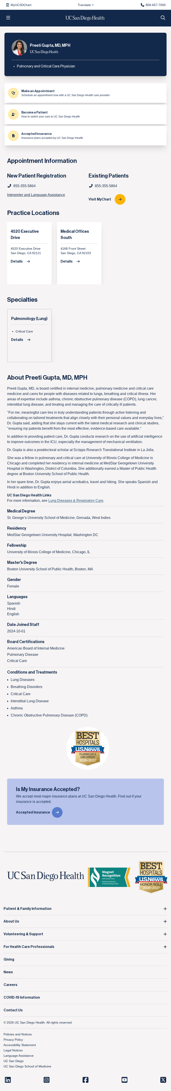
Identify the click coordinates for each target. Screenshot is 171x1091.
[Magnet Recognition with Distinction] (109, 877)
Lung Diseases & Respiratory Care (75, 500)
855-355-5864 (106, 186)
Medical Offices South (75, 234)
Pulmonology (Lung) (29, 319)
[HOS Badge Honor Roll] (151, 877)
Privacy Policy (13, 1039)
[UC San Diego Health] (45, 876)
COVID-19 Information (22, 997)
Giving (9, 959)
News (8, 972)
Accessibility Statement (20, 1045)
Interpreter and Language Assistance (36, 195)
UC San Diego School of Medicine (27, 1066)
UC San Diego (14, 1061)
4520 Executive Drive (25, 234)
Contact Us (13, 1010)
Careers (10, 985)
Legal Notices (13, 1050)
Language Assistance (19, 1055)
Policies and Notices (18, 1034)
